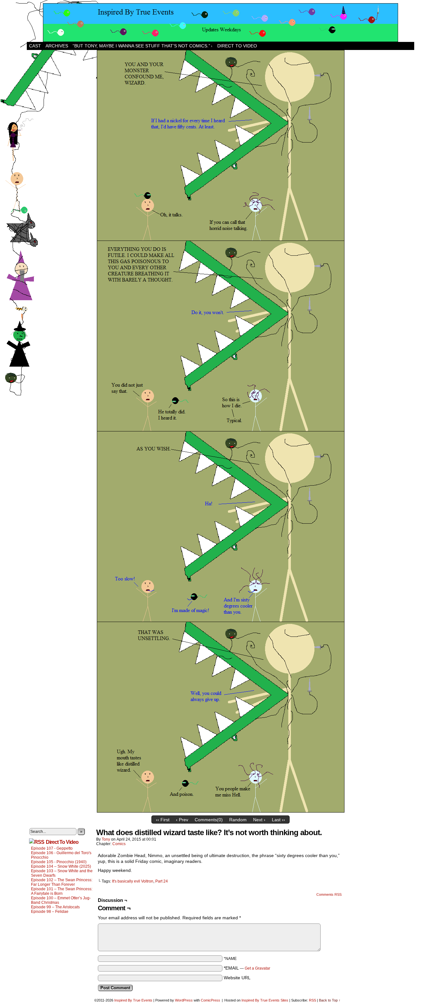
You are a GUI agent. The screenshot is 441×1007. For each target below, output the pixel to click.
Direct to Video (237, 45)
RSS (312, 1000)
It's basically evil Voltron (132, 881)
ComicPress (210, 1000)
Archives (57, 45)
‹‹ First (162, 819)
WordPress (184, 1000)
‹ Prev (182, 819)
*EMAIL (247, 968)
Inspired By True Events (133, 1000)
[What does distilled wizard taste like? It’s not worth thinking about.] (220, 811)
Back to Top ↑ (330, 1000)
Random (238, 819)
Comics (119, 844)
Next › (259, 819)
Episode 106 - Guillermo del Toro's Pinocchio (61, 855)
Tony (106, 839)
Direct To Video (62, 842)
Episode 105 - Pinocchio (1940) (59, 862)
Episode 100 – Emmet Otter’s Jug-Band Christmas (61, 900)
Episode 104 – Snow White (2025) (61, 866)
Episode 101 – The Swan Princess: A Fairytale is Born (61, 891)
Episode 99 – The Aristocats (55, 907)
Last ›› (278, 819)
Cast (35, 45)
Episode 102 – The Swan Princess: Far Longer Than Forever (61, 882)
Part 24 (161, 881)
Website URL (237, 977)
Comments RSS (329, 894)
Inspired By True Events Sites (264, 1000)
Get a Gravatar (257, 968)
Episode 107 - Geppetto (52, 848)
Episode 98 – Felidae (49, 911)
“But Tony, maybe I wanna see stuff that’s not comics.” (143, 45)
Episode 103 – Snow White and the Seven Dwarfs (62, 873)
